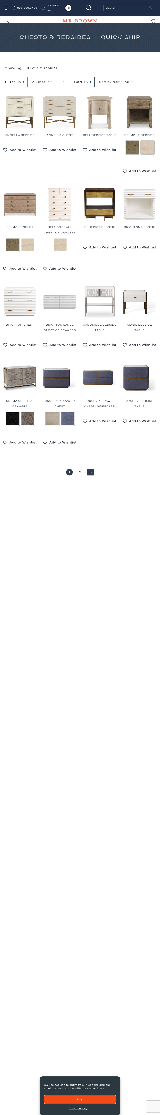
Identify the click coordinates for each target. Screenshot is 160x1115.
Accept (79, 1099)
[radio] (132, 147)
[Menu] (6, 8)
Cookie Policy (78, 1108)
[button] (20, 150)
